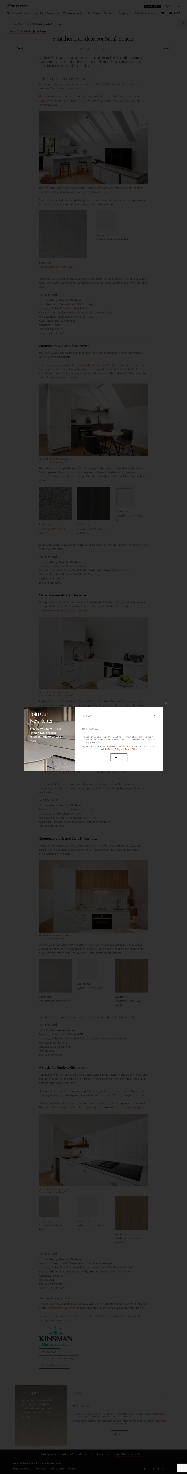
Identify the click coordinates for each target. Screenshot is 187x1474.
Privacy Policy (114, 749)
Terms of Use (131, 749)
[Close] (166, 703)
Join (116, 757)
